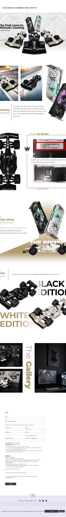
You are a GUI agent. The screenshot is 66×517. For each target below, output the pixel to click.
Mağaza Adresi (9, 438)
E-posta (7, 427)
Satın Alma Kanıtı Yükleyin (12, 442)
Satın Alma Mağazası (31, 438)
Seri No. (27, 432)
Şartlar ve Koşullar (10, 457)
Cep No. (7, 432)
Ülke (26, 427)
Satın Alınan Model (10, 421)
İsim (6, 416)
